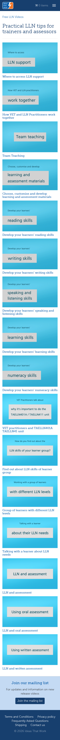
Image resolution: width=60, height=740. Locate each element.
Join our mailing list (30, 683)
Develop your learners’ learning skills (28, 352)
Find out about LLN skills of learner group (27, 470)
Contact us (38, 725)
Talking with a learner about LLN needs (25, 553)
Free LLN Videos (13, 17)
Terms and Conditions (19, 716)
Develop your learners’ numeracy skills (30, 390)
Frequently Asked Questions (30, 721)
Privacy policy (46, 716)
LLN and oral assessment (20, 630)
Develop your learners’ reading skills (28, 235)
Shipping (21, 725)
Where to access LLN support (23, 76)
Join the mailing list (30, 701)
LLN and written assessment (22, 668)
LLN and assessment (17, 592)
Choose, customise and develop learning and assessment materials (26, 195)
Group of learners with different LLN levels (28, 511)
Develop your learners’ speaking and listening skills (28, 312)
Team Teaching (13, 155)
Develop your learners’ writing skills (27, 272)
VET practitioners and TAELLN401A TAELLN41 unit (27, 429)
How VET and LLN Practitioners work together (28, 116)
